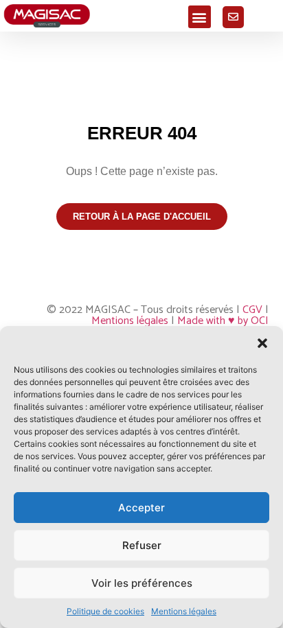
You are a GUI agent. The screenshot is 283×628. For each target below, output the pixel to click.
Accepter (141, 507)
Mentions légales (183, 611)
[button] (262, 343)
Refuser (141, 545)
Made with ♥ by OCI (223, 321)
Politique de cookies (105, 611)
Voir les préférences (141, 583)
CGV (252, 310)
